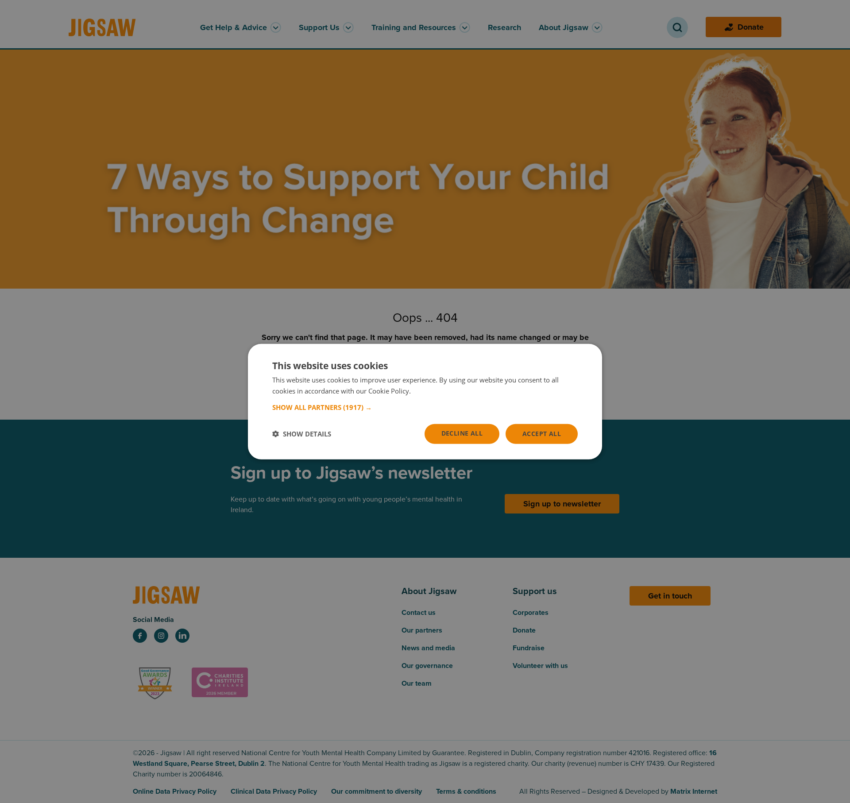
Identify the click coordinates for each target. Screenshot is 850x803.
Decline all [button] (462, 433)
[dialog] (425, 401)
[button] (425, 407)
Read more (429, 390)
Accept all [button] (541, 433)
